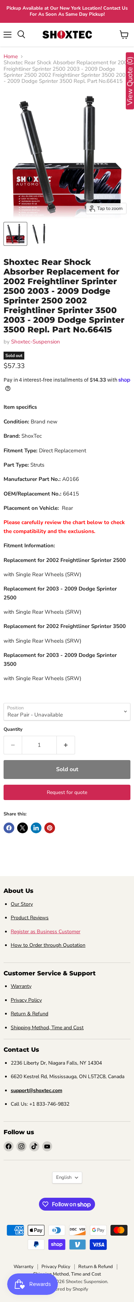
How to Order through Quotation (48, 945)
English (63, 1177)
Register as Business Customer (45, 931)
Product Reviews (30, 917)
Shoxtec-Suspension (35, 341)
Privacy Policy (26, 1000)
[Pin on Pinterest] (49, 828)
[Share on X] (22, 828)
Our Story (22, 904)
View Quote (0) (130, 81)
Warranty (21, 986)
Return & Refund (29, 1013)
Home (11, 57)
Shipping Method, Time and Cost (47, 1027)
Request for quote (67, 792)
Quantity (13, 729)
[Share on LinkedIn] (36, 828)
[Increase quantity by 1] (66, 745)
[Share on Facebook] (9, 828)
